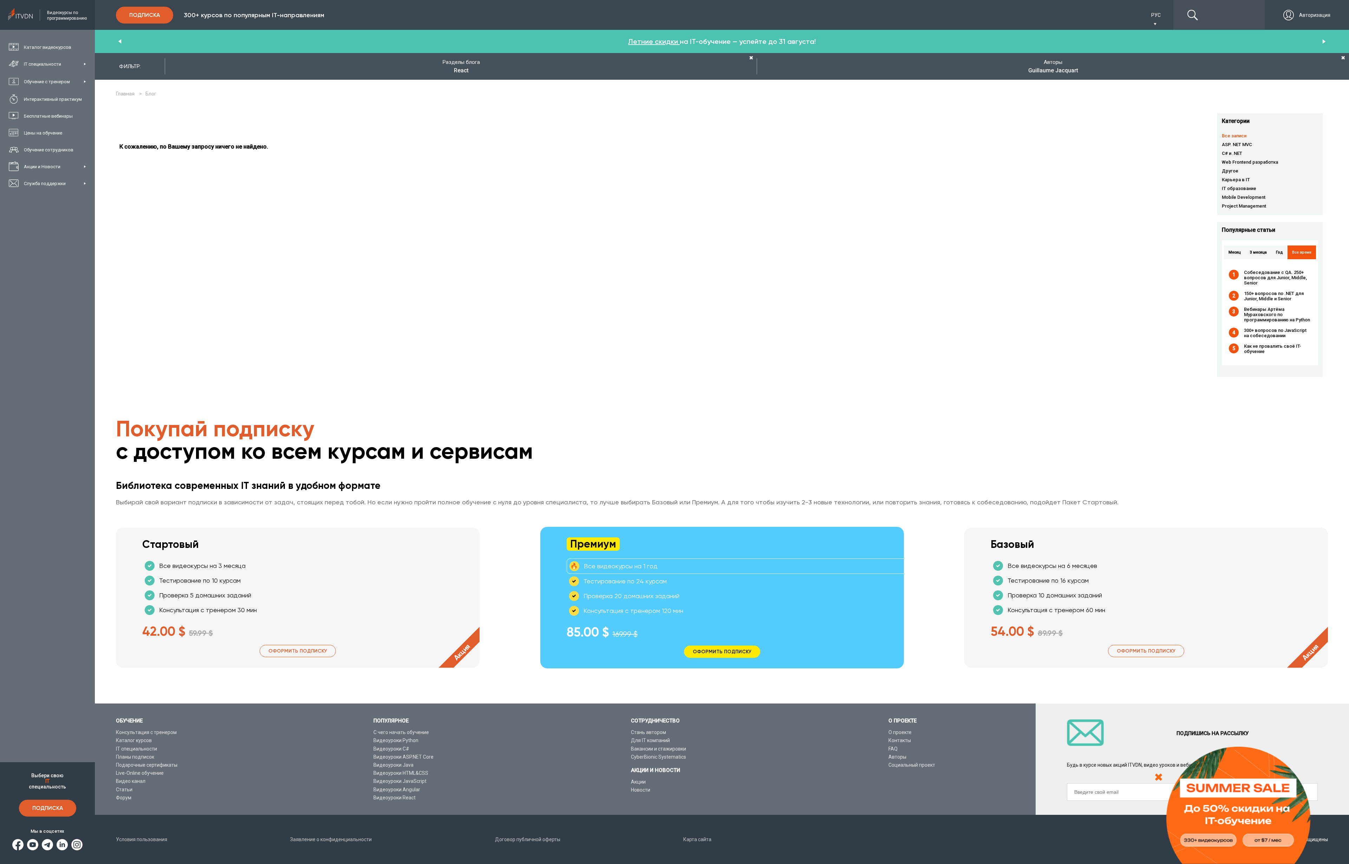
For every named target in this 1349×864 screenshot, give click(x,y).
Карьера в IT (1236, 179)
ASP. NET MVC (1237, 144)
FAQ (893, 749)
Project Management (1244, 206)
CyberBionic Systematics (658, 757)
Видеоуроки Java (393, 765)
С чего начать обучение (401, 732)
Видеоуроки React (394, 797)
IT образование (1239, 188)
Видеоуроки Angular (396, 789)
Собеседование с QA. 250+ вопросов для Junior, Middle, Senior (1275, 278)
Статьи (124, 789)
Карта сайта (697, 839)
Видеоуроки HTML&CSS (400, 773)
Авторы (897, 757)
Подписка (47, 808)
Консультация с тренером (146, 732)
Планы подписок (135, 757)
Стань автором (648, 732)
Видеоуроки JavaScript (399, 781)
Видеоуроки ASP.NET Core (403, 757)
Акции (638, 782)
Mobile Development (1243, 197)
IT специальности (136, 749)
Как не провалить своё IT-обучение (1272, 348)
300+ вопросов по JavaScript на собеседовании (1275, 333)
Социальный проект (911, 765)
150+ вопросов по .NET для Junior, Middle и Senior (1274, 296)
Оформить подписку (297, 651)
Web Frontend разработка (1250, 162)
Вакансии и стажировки (658, 749)
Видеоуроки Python (395, 740)
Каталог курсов (134, 740)
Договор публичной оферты (527, 839)
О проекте (900, 732)
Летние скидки (654, 41)
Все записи (1234, 135)
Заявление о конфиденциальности (331, 839)
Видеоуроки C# (391, 749)
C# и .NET (1232, 153)
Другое (1230, 171)
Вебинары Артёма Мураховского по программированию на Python (1277, 314)
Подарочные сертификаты (146, 765)
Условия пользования (141, 839)
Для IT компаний (650, 740)
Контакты (899, 740)
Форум (123, 797)
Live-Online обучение (140, 773)
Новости (640, 790)
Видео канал (130, 781)
